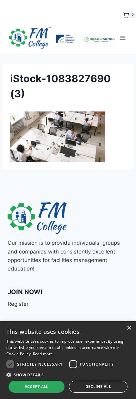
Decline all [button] (98, 386)
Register (18, 304)
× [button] (129, 328)
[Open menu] (122, 38)
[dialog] (68, 360)
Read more (43, 353)
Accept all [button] (36, 386)
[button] (68, 375)
